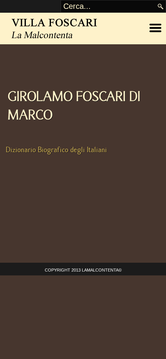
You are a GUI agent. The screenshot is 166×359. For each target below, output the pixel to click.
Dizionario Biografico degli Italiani (56, 149)
